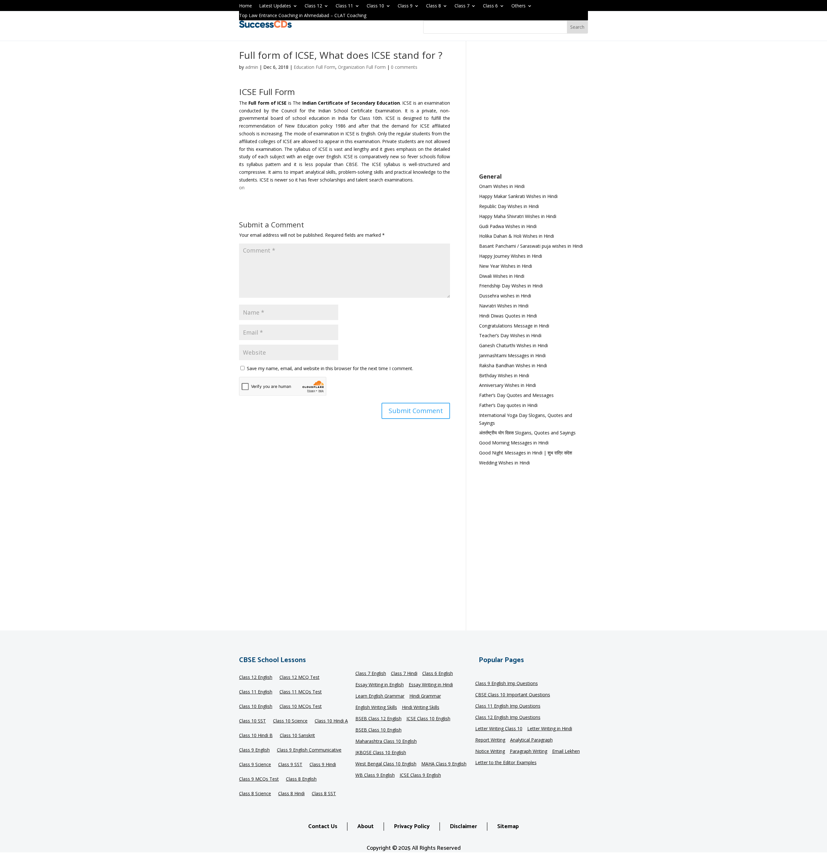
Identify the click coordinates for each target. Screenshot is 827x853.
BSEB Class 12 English (378, 719)
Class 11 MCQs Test (300, 692)
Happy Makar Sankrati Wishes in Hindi (518, 196)
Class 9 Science (255, 764)
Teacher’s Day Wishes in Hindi (510, 335)
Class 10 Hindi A (331, 721)
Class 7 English (370, 673)
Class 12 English (255, 677)
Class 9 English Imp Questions (506, 683)
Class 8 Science (255, 793)
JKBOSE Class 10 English (380, 752)
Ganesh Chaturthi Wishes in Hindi (513, 345)
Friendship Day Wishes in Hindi (511, 286)
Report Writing (490, 740)
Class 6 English (437, 673)
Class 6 (490, 6)
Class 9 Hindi (322, 764)
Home (245, 6)
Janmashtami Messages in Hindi (512, 355)
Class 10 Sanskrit (297, 735)
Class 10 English (255, 706)
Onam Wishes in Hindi (502, 186)
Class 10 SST (252, 721)
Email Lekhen (566, 751)
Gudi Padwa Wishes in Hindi (508, 226)
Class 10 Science (290, 721)
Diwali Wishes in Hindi (501, 276)
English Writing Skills (376, 707)
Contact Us (322, 826)
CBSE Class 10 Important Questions (512, 695)
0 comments (404, 67)
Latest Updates (275, 6)
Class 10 (375, 6)
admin (251, 67)
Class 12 (313, 6)
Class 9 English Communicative (309, 750)
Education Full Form (314, 67)
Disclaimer (463, 826)
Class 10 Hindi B (256, 735)
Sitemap (508, 826)
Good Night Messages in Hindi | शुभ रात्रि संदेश (525, 453)
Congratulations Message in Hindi (514, 326)
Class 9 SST (290, 764)
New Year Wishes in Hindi (505, 266)
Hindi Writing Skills (420, 707)
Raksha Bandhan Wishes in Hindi (513, 365)
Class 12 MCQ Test (299, 677)
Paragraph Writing (528, 751)
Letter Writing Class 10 (498, 729)
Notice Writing (490, 751)
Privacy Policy (412, 826)
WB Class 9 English (375, 775)
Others (518, 6)
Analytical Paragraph (531, 740)
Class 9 (405, 6)
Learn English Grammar (379, 696)
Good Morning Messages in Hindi (514, 443)
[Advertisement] (533, 111)
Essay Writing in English (379, 685)
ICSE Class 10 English (428, 719)
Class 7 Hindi (404, 673)
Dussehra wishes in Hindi (505, 296)
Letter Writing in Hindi (549, 729)
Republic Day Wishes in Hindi (509, 206)
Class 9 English (254, 750)
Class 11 (344, 6)
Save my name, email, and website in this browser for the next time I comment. (330, 368)
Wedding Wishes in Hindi (504, 463)
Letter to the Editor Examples (506, 762)
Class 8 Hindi (291, 793)
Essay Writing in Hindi (431, 685)
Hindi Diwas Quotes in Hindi (508, 316)
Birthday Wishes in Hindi (504, 375)
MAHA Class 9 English (443, 764)
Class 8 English (301, 779)
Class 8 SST (324, 793)
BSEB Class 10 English (378, 730)
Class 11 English (255, 692)
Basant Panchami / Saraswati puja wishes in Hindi (531, 246)
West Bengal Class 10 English (385, 764)
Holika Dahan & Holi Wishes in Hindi (516, 236)
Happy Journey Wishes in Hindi (510, 256)
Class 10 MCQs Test (300, 706)
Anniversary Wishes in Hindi (507, 385)
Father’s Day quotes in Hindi (508, 405)
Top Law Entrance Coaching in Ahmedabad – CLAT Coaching (302, 15)
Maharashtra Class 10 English (386, 741)
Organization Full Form (362, 67)
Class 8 (433, 6)
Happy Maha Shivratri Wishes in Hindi (517, 216)
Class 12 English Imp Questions (507, 717)
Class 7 (462, 6)
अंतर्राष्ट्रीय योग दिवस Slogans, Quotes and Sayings (527, 433)
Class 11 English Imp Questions (507, 706)
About (365, 826)
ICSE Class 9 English (420, 775)
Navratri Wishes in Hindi (504, 306)
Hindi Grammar (425, 696)
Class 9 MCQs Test (259, 779)
